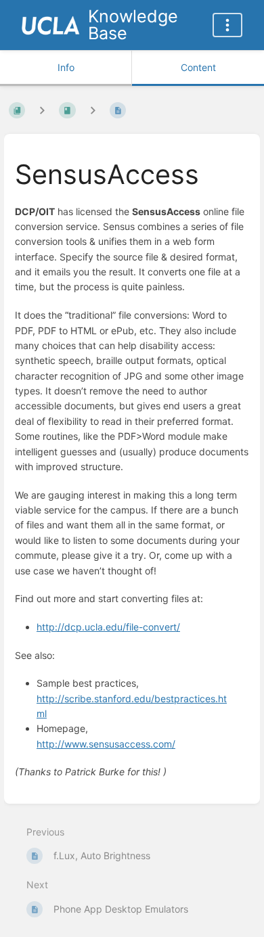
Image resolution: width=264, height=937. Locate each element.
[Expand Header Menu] (227, 25)
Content (198, 67)
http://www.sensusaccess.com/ (106, 744)
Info (66, 67)
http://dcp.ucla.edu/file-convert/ (108, 627)
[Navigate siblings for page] (93, 110)
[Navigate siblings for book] (42, 110)
